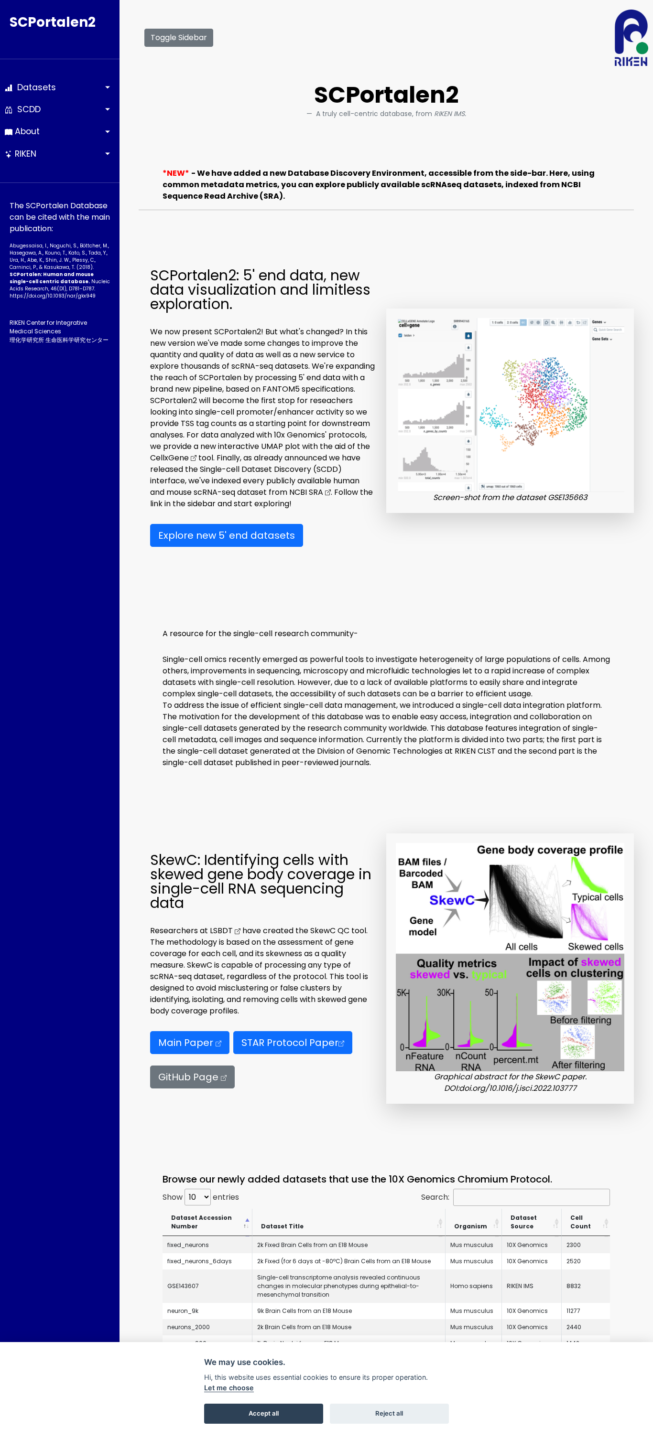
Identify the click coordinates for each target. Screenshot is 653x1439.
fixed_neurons (188, 1245)
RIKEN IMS (520, 1286)
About (26, 131)
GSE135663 (567, 497)
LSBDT (222, 930)
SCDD (26, 109)
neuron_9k (182, 1311)
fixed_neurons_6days (199, 1261)
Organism (470, 1226)
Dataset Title (282, 1226)
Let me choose (229, 1388)
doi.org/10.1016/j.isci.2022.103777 (518, 1088)
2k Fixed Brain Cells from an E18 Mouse (312, 1245)
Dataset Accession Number (201, 1222)
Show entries (201, 1197)
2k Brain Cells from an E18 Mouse (304, 1327)
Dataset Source (524, 1222)
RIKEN (24, 154)
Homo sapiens (471, 1286)
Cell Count (580, 1222)
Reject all (389, 1413)
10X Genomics (527, 1245)
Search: (435, 1197)
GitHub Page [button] (189, 1077)
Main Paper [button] (187, 1042)
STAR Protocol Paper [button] (289, 1042)
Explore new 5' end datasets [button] (226, 535)
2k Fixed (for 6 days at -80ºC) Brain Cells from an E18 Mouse (344, 1261)
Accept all (264, 1413)
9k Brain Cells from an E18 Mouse (304, 1311)
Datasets (34, 87)
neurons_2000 (188, 1327)
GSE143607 (183, 1286)
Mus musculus (471, 1245)
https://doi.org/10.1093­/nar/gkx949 (53, 295)
